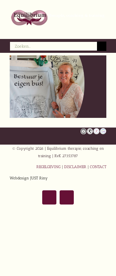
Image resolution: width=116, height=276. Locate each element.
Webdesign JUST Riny (29, 178)
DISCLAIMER (75, 167)
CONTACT (98, 167)
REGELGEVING (48, 167)
